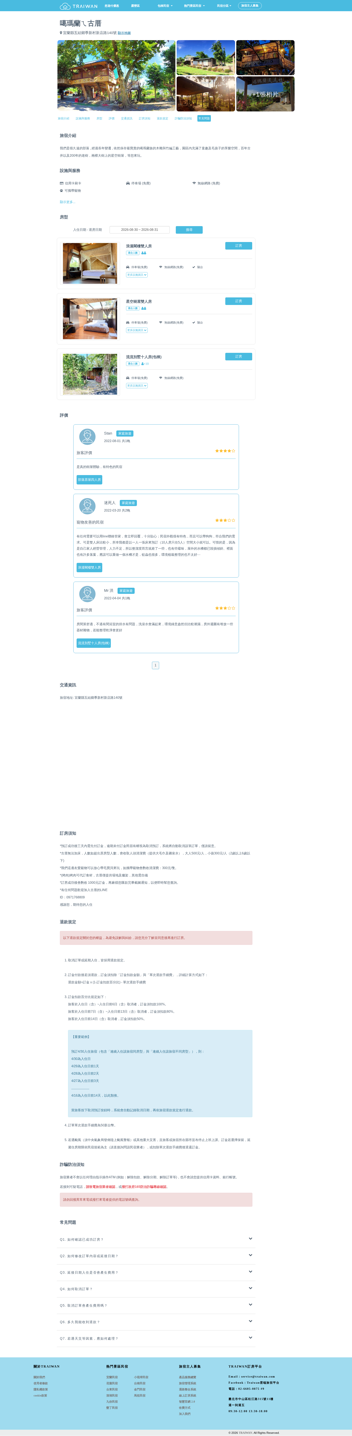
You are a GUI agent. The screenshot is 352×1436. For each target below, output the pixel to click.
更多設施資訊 (135, 274)
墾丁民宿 (112, 1407)
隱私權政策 (41, 1389)
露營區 (135, 5)
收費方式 (184, 1407)
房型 (99, 118)
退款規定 (162, 118)
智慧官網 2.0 (187, 1401)
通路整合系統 (187, 1389)
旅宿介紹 (63, 118)
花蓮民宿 (112, 1383)
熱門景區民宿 (193, 5)
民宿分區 (220, 5)
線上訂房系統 (187, 1395)
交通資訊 (126, 118)
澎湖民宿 (112, 1395)
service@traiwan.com (258, 1376)
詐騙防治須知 (183, 118)
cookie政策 (40, 1395)
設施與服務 (83, 118)
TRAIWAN (245, 1432)
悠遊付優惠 (112, 5)
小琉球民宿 (141, 1377)
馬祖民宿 (139, 1395)
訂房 (238, 245)
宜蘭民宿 (112, 1377)
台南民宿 (139, 1383)
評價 (111, 118)
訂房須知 (144, 118)
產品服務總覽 (187, 1377)
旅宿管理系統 (187, 1383)
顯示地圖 (124, 33)
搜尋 (189, 229)
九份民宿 (112, 1401)
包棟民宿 (164, 5)
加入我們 (184, 1413)
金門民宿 (139, 1389)
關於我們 (39, 1377)
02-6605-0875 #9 (251, 1388)
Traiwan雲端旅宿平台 (263, 1382)
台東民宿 (112, 1389)
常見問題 (204, 118)
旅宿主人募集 (249, 5)
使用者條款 (41, 1383)
